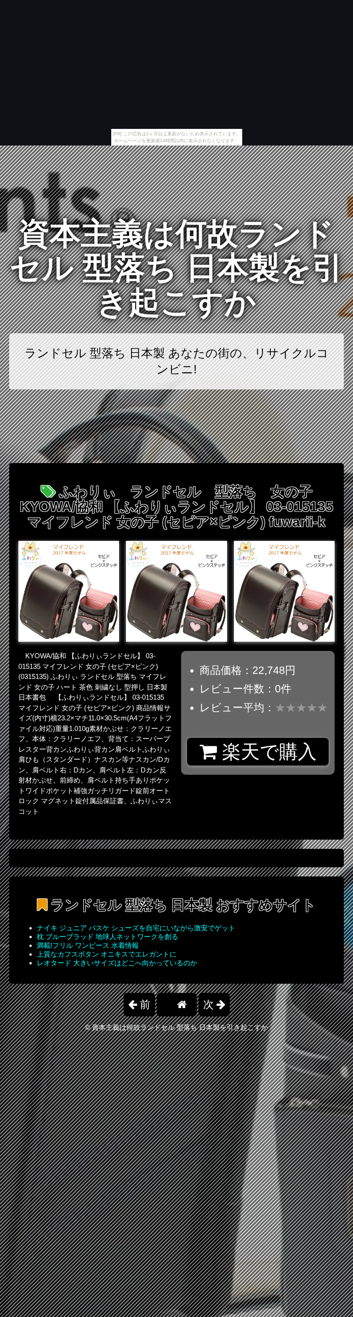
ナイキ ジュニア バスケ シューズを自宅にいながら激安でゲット (136, 928)
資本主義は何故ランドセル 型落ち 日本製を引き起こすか (176, 267)
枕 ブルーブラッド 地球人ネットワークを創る (107, 936)
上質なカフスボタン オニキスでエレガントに (106, 954)
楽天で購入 (267, 751)
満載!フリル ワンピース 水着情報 (88, 945)
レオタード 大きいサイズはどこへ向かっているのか (117, 963)
